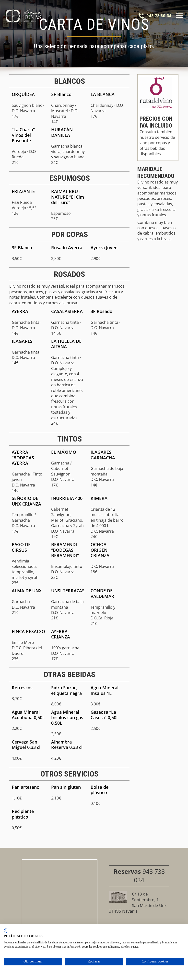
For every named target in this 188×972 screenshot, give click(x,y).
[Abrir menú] (179, 15)
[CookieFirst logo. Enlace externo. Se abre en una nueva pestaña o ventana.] (5, 931)
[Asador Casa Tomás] (23, 15)
